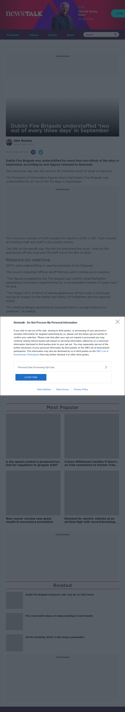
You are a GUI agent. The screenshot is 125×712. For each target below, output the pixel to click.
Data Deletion (44, 389)
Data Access (62, 389)
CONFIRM (30, 377)
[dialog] (62, 356)
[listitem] (62, 367)
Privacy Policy (81, 389)
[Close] (119, 323)
